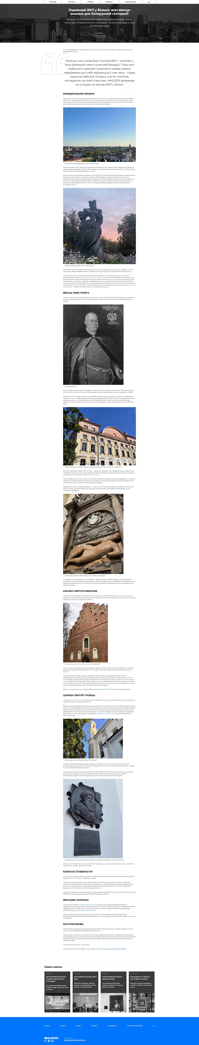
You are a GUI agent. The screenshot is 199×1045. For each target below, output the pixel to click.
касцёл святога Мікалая (125, 596)
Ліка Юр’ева (99, 33)
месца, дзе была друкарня (87, 904)
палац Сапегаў (98, 297)
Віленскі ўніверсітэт (76, 878)
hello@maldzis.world (74, 1040)
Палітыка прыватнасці (135, 1025)
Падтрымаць (130, 2)
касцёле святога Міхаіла (100, 487)
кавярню (98, 269)
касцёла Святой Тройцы (104, 689)
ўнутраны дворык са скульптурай (85, 910)
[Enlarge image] (121, 306)
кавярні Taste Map (93, 474)
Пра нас (71, 2)
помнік (73, 184)
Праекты (109, 2)
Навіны (90, 2)
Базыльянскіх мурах (75, 700)
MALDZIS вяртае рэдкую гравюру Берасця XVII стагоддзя (56, 979)
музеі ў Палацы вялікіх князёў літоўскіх (93, 277)
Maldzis (53, 2)
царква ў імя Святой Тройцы (106, 713)
